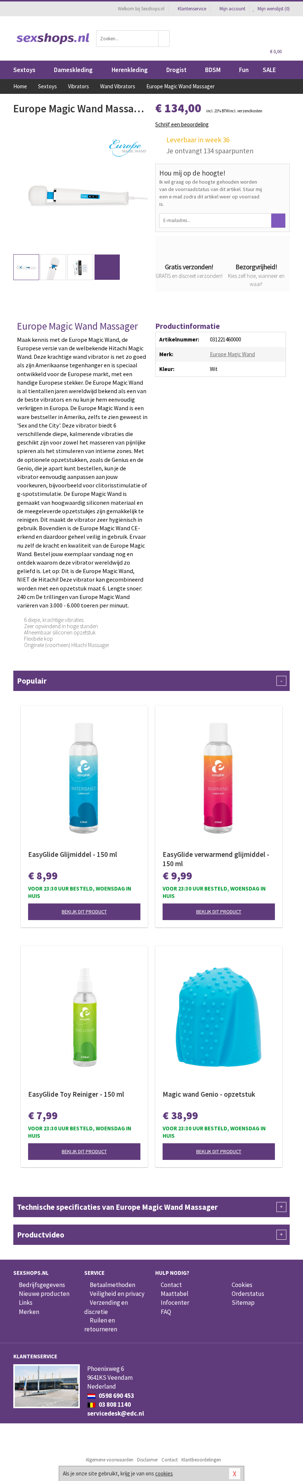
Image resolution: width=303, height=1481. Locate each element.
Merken (29, 1312)
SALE (269, 70)
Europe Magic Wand (232, 354)
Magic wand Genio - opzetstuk (209, 1094)
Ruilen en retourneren (100, 1324)
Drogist (176, 70)
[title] (127, 147)
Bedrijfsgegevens (42, 1285)
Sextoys (24, 70)
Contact (171, 1285)
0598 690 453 (116, 1396)
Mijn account (232, 9)
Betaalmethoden (112, 1285)
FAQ (166, 1312)
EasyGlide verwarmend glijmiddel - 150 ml (216, 859)
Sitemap (243, 1302)
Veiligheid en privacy (117, 1294)
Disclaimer (147, 1460)
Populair (149, 681)
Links (26, 1302)
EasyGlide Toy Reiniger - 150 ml (76, 1094)
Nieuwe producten (44, 1294)
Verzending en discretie (106, 1306)
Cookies (242, 1285)
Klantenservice (192, 9)
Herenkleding (130, 70)
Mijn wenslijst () (273, 9)
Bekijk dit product (84, 911)
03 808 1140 (114, 1404)
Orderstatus (248, 1294)
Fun (244, 70)
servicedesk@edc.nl (115, 1413)
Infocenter (175, 1302)
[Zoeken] (164, 38)
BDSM (213, 70)
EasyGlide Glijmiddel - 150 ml (72, 854)
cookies (164, 1473)
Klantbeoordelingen (201, 1460)
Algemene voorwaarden (109, 1460)
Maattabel (174, 1294)
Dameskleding (73, 70)
